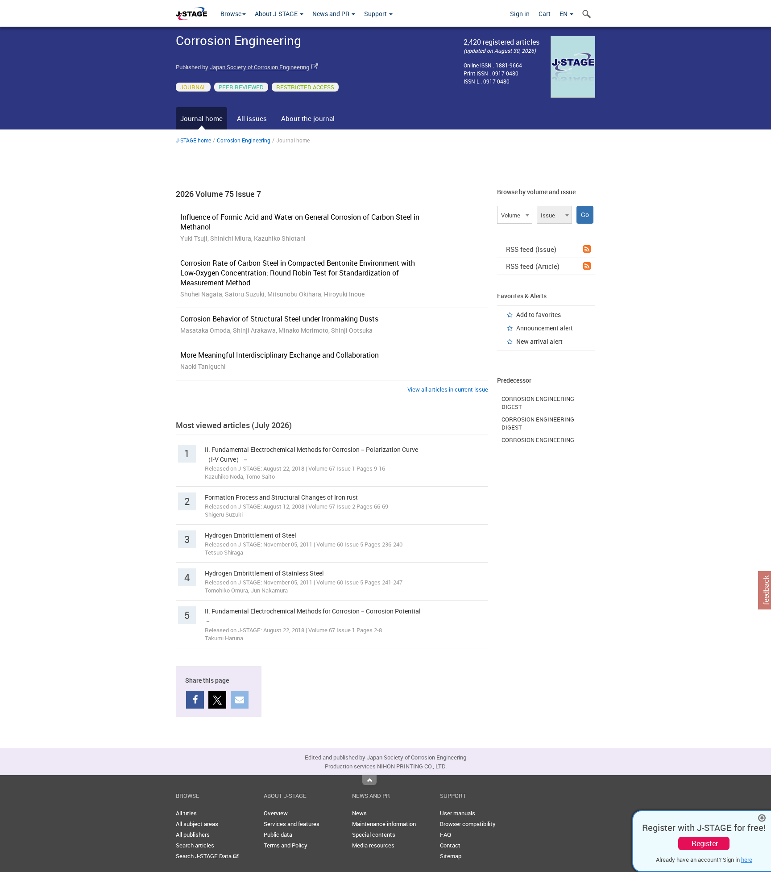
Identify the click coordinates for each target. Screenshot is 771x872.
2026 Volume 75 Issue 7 (218, 193)
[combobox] (514, 215)
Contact (450, 845)
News (359, 813)
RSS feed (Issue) (531, 249)
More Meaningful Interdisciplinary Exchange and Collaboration (279, 355)
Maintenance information (384, 824)
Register (705, 843)
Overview (276, 813)
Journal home (201, 118)
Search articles (195, 845)
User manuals (457, 813)
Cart (545, 13)
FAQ (445, 834)
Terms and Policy (285, 845)
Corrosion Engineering (243, 140)
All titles (186, 813)
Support (376, 13)
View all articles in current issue (447, 389)
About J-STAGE (277, 13)
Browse (230, 13)
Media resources (373, 845)
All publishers (193, 834)
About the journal (308, 118)
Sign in (520, 13)
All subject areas (197, 824)
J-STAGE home (193, 140)
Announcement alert (544, 328)
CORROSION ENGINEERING (538, 440)
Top (369, 780)
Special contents (373, 834)
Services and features (291, 824)
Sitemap (450, 856)
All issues (252, 118)
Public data (278, 834)
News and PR (331, 13)
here (746, 859)
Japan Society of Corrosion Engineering (259, 67)
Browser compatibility (468, 824)
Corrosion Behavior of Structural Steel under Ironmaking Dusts (279, 319)
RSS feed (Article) (533, 266)
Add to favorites (538, 314)
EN (564, 13)
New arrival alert (539, 341)
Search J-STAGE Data (204, 856)
